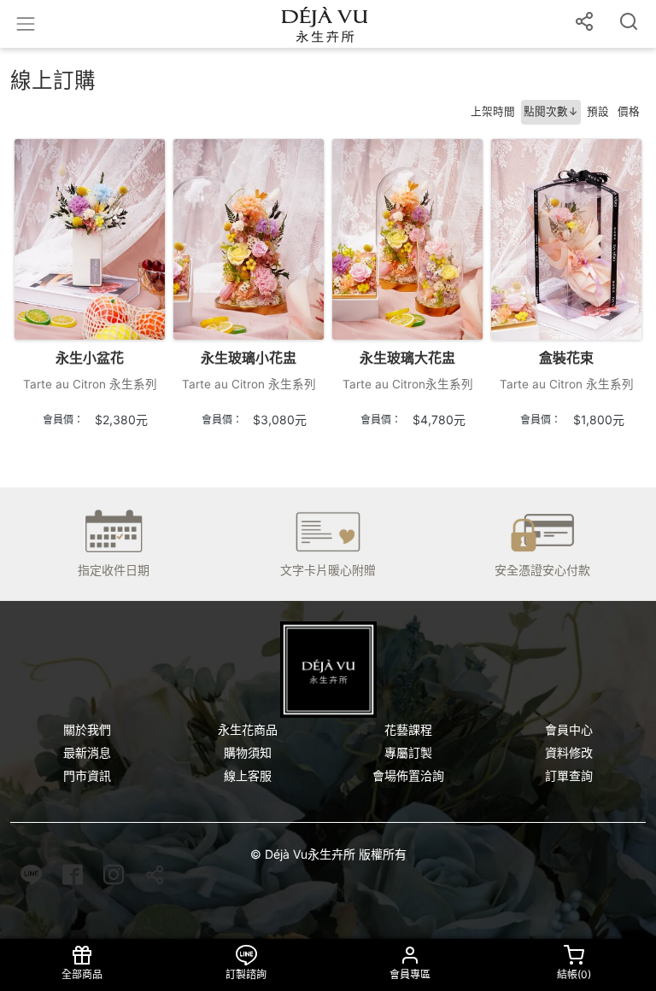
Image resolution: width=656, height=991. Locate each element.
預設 (598, 111)
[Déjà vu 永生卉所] (328, 669)
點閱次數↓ (551, 111)
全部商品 (82, 974)
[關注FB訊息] (72, 878)
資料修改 (569, 752)
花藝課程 (408, 729)
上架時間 (493, 111)
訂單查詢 (569, 775)
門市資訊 (87, 775)
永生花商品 (248, 729)
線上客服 (248, 775)
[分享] (584, 23)
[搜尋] (628, 23)
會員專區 (410, 974)
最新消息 (87, 752)
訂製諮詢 (246, 974)
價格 (629, 111)
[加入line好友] (31, 878)
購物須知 (248, 752)
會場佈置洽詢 (408, 775)
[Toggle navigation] (25, 23)
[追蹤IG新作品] (113, 878)
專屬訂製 (408, 752)
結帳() (574, 974)
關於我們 (87, 729)
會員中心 (569, 729)
